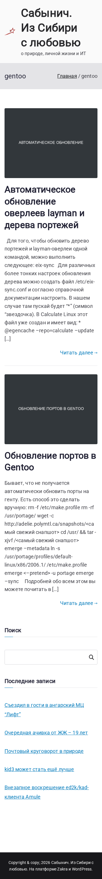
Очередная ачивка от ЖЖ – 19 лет (46, 733)
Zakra (62, 869)
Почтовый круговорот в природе (44, 751)
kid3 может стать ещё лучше (39, 769)
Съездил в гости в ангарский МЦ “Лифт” (44, 709)
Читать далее (76, 353)
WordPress (82, 869)
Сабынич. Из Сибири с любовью (51, 27)
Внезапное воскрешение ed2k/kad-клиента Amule (47, 791)
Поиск (91, 657)
